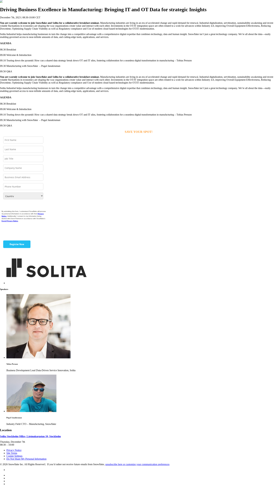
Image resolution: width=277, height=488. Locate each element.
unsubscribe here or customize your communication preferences (137, 464)
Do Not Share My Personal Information (26, 458)
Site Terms (11, 453)
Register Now (17, 244)
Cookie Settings (14, 456)
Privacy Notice (13, 450)
